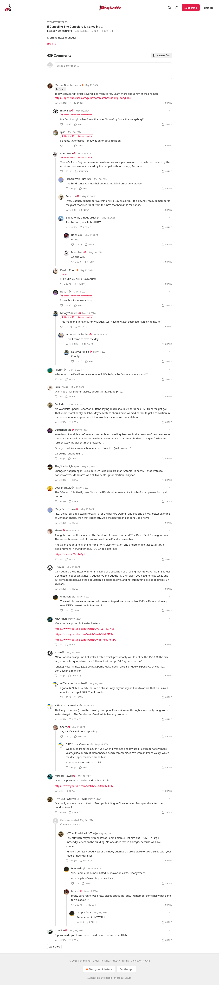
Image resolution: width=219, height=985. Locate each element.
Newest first (163, 55)
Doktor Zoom (68, 270)
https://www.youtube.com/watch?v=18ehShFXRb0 (84, 786)
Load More (54, 946)
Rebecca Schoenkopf (59, 31)
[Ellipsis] (170, 85)
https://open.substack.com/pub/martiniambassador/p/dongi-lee (93, 97)
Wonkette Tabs (57, 22)
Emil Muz (60, 404)
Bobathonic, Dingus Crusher (82, 217)
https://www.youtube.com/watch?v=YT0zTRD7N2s (84, 628)
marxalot (65, 110)
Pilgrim (59, 369)
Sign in (208, 7)
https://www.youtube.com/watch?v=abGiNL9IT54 (84, 634)
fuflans (75, 891)
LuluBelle (60, 387)
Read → (51, 44)
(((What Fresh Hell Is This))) (71, 798)
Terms (125, 960)
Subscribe (190, 7)
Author (64, 274)
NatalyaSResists (69, 313)
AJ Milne (60, 930)
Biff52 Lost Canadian (72, 683)
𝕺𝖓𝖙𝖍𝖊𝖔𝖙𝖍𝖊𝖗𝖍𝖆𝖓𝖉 (63, 429)
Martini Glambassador (68, 85)
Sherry (58, 530)
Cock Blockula (63, 487)
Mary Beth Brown (65, 509)
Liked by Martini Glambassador (78, 114)
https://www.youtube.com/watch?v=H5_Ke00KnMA (85, 639)
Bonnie (75, 234)
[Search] (169, 7)
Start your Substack (100, 969)
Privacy (116, 960)
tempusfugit (67, 596)
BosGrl (64, 291)
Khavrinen (61, 618)
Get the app (126, 969)
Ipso (62, 132)
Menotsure (66, 153)
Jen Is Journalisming (77, 334)
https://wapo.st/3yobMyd (70, 554)
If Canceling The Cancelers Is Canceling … (75, 26)
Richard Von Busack (77, 178)
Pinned (62, 89)
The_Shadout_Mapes (67, 466)
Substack (92, 977)
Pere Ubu (71, 196)
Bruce (58, 567)
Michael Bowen (64, 775)
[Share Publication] (176, 7)
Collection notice (140, 960)
